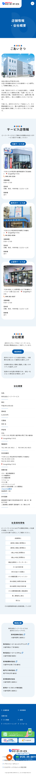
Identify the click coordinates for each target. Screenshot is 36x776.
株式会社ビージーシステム (12, 653)
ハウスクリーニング (10, 724)
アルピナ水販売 (6, 489)
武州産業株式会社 (9, 661)
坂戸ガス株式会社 (9, 670)
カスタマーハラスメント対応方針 (15, 767)
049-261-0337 (10, 296)
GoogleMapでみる (13, 174)
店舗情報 (6, 710)
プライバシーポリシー (11, 764)
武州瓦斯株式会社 (17, 634)
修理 (21, 720)
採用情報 (23, 710)
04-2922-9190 (10, 235)
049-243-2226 (10, 176)
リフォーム (23, 724)
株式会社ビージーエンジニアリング (15, 644)
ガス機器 (6, 720)
